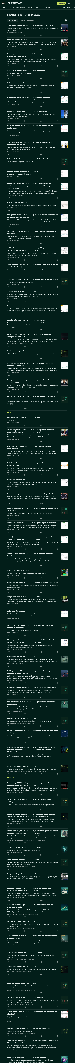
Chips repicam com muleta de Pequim (23, 597)
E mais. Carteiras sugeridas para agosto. (20, 162)
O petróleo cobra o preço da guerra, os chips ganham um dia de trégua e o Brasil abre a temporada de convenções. (32, 615)
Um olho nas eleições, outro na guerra (25, 997)
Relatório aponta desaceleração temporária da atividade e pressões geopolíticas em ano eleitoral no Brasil (29, 646)
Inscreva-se (61, 3)
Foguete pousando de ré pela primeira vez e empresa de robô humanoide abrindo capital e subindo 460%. (32, 115)
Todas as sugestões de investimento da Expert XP (30, 494)
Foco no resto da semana (18, 40)
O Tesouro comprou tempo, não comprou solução (28, 97)
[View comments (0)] (24, 35)
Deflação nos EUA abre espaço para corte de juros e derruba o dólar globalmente (31, 672)
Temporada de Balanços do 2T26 (21, 657)
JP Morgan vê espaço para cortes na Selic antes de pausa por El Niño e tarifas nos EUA (31, 641)
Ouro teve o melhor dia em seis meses (24, 306)
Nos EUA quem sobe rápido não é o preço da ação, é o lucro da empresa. (31, 205)
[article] (37, 30)
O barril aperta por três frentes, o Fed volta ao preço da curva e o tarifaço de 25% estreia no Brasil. (32, 586)
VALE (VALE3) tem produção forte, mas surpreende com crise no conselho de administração (32, 538)
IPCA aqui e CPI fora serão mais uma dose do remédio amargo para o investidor (30, 956)
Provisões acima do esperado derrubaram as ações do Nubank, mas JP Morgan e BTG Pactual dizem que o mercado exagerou (30, 1061)
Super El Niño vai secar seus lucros (24, 847)
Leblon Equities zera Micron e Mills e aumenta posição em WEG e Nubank (29, 336)
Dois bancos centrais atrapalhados (23, 860)
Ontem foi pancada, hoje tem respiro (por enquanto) (31, 523)
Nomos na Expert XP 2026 (18, 570)
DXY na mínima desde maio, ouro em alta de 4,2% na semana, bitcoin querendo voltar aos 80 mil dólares (30, 87)
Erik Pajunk (18, 32)
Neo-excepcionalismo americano (21, 921)
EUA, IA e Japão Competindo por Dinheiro (26, 71)
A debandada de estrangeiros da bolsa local (27, 159)
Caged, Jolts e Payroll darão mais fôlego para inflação (29, 801)
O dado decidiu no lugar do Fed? (22, 292)
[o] (64, 876)
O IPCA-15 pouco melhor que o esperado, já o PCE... (31, 26)
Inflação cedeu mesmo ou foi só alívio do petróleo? (31, 688)
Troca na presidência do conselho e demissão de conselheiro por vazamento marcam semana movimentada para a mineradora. (32, 543)
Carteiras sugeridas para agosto (22, 351)
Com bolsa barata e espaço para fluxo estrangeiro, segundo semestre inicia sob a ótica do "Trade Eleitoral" (31, 749)
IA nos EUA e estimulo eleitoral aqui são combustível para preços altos (30, 805)
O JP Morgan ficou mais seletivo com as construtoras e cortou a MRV (32, 937)
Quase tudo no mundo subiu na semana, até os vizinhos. (26, 270)
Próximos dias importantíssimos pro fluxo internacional (26, 464)
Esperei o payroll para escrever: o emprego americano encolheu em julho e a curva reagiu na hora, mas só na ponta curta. (32, 295)
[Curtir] (8, 35)
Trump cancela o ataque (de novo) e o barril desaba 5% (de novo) (31, 381)
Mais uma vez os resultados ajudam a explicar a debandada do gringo (29, 144)
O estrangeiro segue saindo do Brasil (19, 174)
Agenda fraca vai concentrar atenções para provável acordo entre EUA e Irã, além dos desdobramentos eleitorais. (32, 1001)
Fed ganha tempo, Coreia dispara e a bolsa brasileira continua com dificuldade (32, 216)
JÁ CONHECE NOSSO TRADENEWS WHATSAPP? (22, 630)
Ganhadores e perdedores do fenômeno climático (23, 850)
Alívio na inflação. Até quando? (22, 718)
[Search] (66, 20)
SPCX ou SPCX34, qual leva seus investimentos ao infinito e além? (30, 906)
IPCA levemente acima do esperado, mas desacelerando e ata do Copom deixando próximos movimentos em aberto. (31, 254)
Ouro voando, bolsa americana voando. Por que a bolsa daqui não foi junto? (32, 266)
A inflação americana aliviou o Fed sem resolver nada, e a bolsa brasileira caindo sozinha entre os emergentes (31, 237)
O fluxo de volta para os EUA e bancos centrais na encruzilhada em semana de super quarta (32, 925)
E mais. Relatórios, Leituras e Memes (19, 73)
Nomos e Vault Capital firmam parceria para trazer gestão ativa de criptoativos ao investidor (31, 815)
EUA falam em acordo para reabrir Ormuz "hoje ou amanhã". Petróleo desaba (30, 364)
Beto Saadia (16, 75)
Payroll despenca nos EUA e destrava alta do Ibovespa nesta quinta (32, 732)
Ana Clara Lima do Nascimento (21, 356)
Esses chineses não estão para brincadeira (27, 111)
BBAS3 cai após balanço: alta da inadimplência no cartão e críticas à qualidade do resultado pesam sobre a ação (30, 186)
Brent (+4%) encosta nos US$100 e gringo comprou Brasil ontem (30, 555)
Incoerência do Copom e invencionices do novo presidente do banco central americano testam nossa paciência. (32, 863)
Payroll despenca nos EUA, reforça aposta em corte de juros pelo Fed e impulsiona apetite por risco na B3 (30, 737)
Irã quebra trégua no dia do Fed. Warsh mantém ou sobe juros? (30, 448)
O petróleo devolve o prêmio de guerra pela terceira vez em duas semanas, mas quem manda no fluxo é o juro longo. (32, 386)
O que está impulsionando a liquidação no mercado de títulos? (32, 1013)
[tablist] (21, 20)
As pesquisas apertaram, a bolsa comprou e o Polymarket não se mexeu (28, 55)
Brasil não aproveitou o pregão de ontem (26, 320)
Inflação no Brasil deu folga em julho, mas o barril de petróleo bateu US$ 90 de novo (32, 249)
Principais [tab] (22, 20)
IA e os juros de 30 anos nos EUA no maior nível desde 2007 (30, 127)
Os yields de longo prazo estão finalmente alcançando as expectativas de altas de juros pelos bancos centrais (31, 1018)
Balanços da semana (16, 611)
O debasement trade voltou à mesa (22, 83)
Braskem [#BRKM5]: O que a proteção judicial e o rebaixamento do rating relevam (30, 784)
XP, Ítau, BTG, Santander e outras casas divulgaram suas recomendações (31, 354)
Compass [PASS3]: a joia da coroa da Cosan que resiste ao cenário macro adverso (29, 889)
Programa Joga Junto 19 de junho (22, 874)
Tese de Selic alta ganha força (21, 983)
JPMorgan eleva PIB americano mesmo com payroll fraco (32, 279)
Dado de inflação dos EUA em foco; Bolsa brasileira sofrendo (31, 233)
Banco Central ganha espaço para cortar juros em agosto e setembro (30, 627)
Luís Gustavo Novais (17, 723)
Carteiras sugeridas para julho (21, 766)
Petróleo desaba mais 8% (18, 480)
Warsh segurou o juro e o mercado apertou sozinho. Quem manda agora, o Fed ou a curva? (31, 431)
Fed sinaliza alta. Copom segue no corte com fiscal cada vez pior (31, 398)
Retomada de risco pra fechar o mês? (24, 418)
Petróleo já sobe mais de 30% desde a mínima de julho (32, 583)
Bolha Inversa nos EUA (17, 203)
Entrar (70, 3)
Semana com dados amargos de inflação (24, 952)
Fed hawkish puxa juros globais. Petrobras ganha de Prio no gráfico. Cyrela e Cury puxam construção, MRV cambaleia (32, 878)
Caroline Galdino (17, 195)
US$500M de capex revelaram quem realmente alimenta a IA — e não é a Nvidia (32, 1042)
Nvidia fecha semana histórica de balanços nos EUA (31, 1028)
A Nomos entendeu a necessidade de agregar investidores (26, 573)
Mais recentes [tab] (12, 20)
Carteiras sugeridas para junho (21, 967)
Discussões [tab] (30, 20)
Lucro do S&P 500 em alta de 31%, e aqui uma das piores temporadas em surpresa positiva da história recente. (32, 148)
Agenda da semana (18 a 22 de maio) (19, 1031)
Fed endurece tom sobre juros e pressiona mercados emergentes (31, 703)
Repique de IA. (12, 420)
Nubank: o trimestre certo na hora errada (26, 1057)
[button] (3, 7)
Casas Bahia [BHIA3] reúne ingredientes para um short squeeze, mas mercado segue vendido (32, 832)
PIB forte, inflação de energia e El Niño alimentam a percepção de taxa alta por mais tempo (32, 987)
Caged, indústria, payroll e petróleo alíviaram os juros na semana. (29, 721)
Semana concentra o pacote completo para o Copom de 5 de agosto (32, 509)
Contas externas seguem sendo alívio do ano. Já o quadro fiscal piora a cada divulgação (32, 403)
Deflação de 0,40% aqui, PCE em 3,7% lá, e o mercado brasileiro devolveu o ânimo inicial (32, 29)
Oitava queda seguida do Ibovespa (22, 171)
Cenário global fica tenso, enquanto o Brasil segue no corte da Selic (29, 513)
